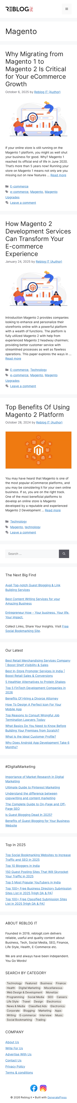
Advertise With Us (18, 1054)
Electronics (54, 1001)
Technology (38, 370)
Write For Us (14, 1048)
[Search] (64, 554)
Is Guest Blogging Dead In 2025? (28, 815)
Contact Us (13, 1060)
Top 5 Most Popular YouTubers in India (33, 882)
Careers (62, 997)
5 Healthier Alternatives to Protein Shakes (35, 682)
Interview (45, 1015)
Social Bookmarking (19, 1019)
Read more (58, 175)
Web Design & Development (24, 992)
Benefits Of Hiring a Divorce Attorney (31, 698)
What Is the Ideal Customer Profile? (30, 736)
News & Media (16, 1006)
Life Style (13, 1001)
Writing (11, 1015)
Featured (31, 983)
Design (38, 1001)
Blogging (29, 1010)
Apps (58, 1010)
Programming (15, 997)
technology (32, 527)
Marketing (44, 1010)
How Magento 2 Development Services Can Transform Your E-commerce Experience (38, 238)
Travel (26, 1001)
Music (59, 1015)
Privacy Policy (15, 1066)
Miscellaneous (53, 988)
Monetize (52, 992)
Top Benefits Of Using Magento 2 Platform (37, 410)
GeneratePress (57, 1097)
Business (46, 983)
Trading (40, 1019)
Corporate (13, 1010)
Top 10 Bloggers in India (22, 866)
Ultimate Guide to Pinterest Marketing (32, 787)
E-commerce (19, 186)
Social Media (36, 997)
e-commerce (19, 192)
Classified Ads (38, 1006)
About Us (12, 1042)
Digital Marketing (29, 988)
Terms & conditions (19, 1072)
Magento (36, 192)
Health (11, 988)
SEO (50, 997)
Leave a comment (23, 202)
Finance (61, 983)
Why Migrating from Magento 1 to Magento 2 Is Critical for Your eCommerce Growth (35, 69)
